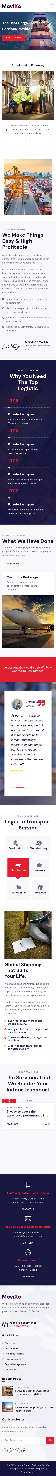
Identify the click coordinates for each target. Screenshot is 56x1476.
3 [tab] (20, 787)
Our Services (11, 1348)
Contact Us (28, 1209)
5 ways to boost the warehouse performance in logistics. (32, 1392)
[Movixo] (11, 6)
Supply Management (15, 1364)
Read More (13, 563)
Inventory (39, 870)
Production (16, 848)
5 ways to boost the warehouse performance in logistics (26, 1115)
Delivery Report (13, 1359)
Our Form (28, 1243)
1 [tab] (12, 787)
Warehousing (39, 848)
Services (40, 892)
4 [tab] (25, 787)
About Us (10, 1343)
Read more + (13, 1124)
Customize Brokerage (22, 577)
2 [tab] (14, 787)
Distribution (18, 870)
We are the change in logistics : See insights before (34, 1409)
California (30, 706)
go (50, 1440)
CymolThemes (28, 1472)
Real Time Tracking (14, 1353)
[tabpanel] (28, 735)
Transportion (18, 892)
